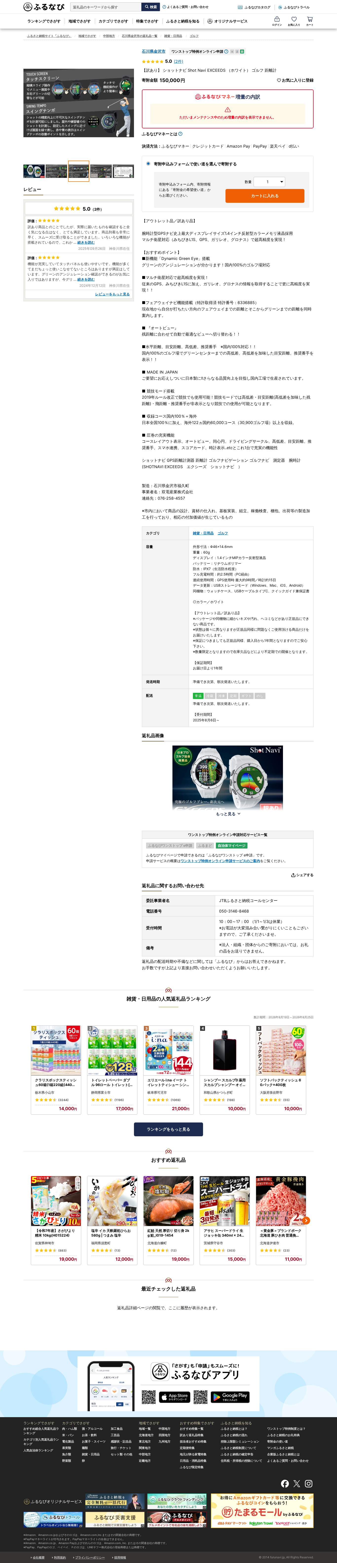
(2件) (178, 61)
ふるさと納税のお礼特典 (283, 1435)
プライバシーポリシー (90, 1557)
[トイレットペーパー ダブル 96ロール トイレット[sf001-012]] (112, 1051)
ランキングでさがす (44, 21)
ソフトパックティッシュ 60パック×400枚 (280, 1082)
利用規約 (60, 1557)
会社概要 (39, 1557)
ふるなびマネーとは (159, 133)
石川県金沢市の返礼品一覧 (139, 36)
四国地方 (164, 1435)
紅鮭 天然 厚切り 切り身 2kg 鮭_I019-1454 (168, 1233)
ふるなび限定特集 (192, 1467)
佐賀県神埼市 (44, 1243)
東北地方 (145, 1441)
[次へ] (306, 1220)
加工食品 (117, 1428)
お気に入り (294, 24)
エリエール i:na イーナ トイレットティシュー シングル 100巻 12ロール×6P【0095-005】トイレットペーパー (167, 1082)
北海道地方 (146, 1435)
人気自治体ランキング (38, 1450)
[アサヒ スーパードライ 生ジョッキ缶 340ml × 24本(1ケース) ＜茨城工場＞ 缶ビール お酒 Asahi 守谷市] (225, 1201)
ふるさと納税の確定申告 (237, 1454)
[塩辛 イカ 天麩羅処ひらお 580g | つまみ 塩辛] (112, 1201)
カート (310, 24)
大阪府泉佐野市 (271, 1092)
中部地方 (109, 36)
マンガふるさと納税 (280, 1448)
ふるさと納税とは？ (234, 1428)
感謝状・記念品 (121, 1441)
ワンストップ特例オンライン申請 (197, 51)
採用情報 (120, 1557)
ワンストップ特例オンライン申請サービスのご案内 (220, 861)
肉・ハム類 (69, 1428)
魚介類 (66, 1454)
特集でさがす (147, 21)
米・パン (68, 1435)
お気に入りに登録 (298, 80)
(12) (174, 1250)
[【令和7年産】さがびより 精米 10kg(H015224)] (56, 1201)
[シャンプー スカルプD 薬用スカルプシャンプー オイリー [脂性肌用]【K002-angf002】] (225, 1051)
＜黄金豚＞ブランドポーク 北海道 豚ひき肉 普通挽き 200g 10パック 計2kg (280, 1233)
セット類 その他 (121, 1454)
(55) (286, 1100)
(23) (286, 1250)
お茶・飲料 (89, 1435)
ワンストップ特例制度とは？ (286, 1428)
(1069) (176, 1100)
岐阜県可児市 (157, 1092)
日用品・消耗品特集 (193, 1460)
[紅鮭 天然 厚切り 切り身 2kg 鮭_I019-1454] (168, 1201)
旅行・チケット (121, 1448)
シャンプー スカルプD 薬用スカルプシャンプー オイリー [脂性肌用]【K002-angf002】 (225, 1082)
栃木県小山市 (44, 1092)
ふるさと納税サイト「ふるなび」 (49, 36)
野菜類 (66, 1460)
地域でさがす (80, 21)
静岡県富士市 (101, 1092)
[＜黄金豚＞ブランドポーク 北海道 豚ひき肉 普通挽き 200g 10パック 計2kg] (281, 1201)
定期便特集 (187, 1448)
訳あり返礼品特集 (192, 1435)
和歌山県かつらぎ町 (218, 1092)
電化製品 (68, 1441)
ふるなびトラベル (297, 7)
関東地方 (145, 1448)
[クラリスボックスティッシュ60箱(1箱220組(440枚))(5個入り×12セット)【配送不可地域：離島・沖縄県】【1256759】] (56, 1051)
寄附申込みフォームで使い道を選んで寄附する (195, 163)
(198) (231, 1100)
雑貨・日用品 (173, 36)
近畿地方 (145, 1460)
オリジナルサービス (231, 21)
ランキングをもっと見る (168, 1129)
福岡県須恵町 (101, 1243)
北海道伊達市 (269, 1243)
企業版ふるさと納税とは (283, 1454)
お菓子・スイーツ (94, 1441)
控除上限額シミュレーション (240, 1441)
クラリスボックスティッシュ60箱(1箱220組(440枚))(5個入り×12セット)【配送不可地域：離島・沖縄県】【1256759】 (56, 1082)
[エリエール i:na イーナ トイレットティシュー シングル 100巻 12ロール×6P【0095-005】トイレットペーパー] (168, 1051)
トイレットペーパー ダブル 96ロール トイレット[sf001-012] (112, 1082)
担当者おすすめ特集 (193, 1441)
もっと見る (226, 813)
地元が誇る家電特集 (193, 1454)
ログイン (277, 24)
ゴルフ (194, 36)
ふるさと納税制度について (238, 1448)
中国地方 (164, 1428)
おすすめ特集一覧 (192, 1428)
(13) (117, 1250)
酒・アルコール (92, 1428)
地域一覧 (145, 1428)
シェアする (305, 875)
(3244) (63, 1100)
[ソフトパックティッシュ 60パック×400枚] (281, 1051)
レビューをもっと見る (112, 294)
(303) (231, 1250)
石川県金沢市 (154, 51)
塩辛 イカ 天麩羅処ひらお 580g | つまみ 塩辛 (111, 1233)
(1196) (119, 1100)
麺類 (85, 1448)
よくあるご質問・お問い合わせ (187, 6)
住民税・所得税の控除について (241, 1460)
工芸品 (115, 1435)
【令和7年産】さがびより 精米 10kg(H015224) (55, 1233)
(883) (62, 1250)
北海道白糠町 (157, 1243)
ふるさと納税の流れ (234, 1435)
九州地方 (164, 1441)
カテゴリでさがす (113, 21)
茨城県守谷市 (213, 1243)
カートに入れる (265, 195)
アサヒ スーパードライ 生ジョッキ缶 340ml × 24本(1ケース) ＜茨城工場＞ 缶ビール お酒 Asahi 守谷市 (224, 1233)
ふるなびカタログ (257, 7)
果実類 (66, 1448)
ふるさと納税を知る (183, 21)
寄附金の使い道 (277, 1441)
